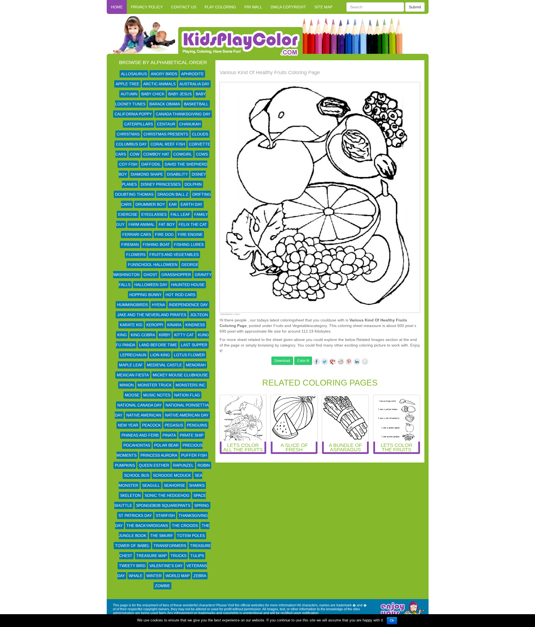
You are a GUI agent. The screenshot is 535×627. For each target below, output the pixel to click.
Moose (132, 395)
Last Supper (194, 345)
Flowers (135, 254)
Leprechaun (133, 355)
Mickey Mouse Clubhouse (180, 375)
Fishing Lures (189, 244)
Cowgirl (182, 154)
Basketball (196, 104)
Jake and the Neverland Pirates (151, 315)
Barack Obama (164, 104)
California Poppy (133, 114)
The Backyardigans (147, 525)
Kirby (164, 335)
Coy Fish (128, 164)
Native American (143, 415)
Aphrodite (192, 74)
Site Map (323, 7)
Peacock (151, 425)
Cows (202, 154)
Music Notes (156, 395)
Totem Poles (191, 535)
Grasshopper (176, 274)
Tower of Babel (132, 545)
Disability (177, 174)
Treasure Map (151, 555)
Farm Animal (141, 224)
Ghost (150, 274)
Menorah (196, 365)
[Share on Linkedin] (357, 361)
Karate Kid (131, 325)
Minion (127, 385)
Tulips (197, 555)
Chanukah (190, 124)
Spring (201, 505)
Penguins (197, 425)
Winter (154, 575)
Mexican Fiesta (133, 375)
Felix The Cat (193, 224)
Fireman (130, 244)
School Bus (136, 475)
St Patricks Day (135, 515)
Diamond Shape (147, 174)
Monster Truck (155, 385)
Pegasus (174, 425)
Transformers (170, 545)
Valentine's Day (166, 565)
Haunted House (188, 284)
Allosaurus (134, 74)
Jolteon (199, 315)
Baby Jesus (180, 94)
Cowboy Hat (156, 154)
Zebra (199, 575)
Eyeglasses (154, 214)
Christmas (128, 134)
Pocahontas (136, 445)
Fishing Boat (156, 244)
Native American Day (186, 415)
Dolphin (193, 184)
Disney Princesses (161, 184)
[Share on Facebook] (316, 361)
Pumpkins (125, 465)
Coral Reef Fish (167, 144)
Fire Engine (190, 234)
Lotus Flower (189, 355)
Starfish (165, 515)
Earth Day (191, 204)
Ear (173, 204)
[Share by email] (365, 361)
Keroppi (154, 325)
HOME (117, 7)
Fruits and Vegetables (174, 254)
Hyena (158, 304)
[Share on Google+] (332, 361)
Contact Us (183, 7)
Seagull (151, 485)
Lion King (160, 355)
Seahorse (174, 485)
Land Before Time (158, 345)
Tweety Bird (132, 565)
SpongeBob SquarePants (163, 505)
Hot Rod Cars (180, 294)
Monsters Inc (190, 385)
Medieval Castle (164, 365)
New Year (128, 425)
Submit (415, 7)
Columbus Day (131, 144)
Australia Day (194, 84)
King (122, 335)
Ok (392, 621)
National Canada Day (139, 405)
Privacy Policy (147, 7)
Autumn (129, 94)
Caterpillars (138, 124)
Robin (204, 465)
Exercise (127, 214)
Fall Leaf (180, 214)
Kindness (195, 325)
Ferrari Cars (136, 234)
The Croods (185, 525)
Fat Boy (167, 224)
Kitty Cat (184, 335)
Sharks (197, 485)
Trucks (178, 555)
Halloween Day (150, 284)
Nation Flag (187, 395)
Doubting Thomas (134, 194)
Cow (134, 154)
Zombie (162, 586)
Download (282, 361)
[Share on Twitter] (324, 361)
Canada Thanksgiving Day (183, 114)
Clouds (200, 134)
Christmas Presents (166, 134)
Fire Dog (164, 234)
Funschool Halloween (152, 264)
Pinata (169, 435)
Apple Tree (127, 84)
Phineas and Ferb (140, 435)
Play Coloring (220, 7)
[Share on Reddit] (340, 361)
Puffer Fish (194, 455)
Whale (135, 575)
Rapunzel (183, 465)
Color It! (303, 361)
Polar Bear (166, 445)
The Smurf (161, 535)
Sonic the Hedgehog (167, 495)
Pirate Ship (191, 435)
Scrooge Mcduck (172, 475)
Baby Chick (152, 94)
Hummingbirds (132, 304)
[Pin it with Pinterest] (349, 361)
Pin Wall (253, 7)
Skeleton (130, 495)
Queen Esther (154, 465)
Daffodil (151, 164)
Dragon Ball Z (172, 194)
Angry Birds (164, 74)
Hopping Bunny (145, 294)
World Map (177, 575)
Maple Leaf (131, 365)
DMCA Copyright (288, 7)
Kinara (174, 325)
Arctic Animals (159, 84)
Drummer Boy (150, 204)
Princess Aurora (158, 455)
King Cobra (143, 335)
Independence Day (188, 304)
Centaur (166, 124)
